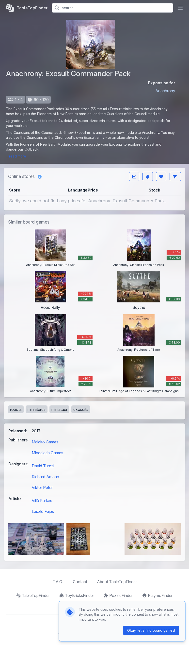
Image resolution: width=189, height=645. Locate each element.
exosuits (80, 409)
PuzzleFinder (121, 595)
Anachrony (165, 90)
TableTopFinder (36, 595)
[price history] (134, 176)
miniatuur (59, 409)
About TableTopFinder (117, 581)
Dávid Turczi (43, 465)
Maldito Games (45, 441)
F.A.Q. (57, 581)
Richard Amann (45, 476)
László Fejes (43, 511)
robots (16, 409)
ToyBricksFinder (79, 595)
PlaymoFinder (160, 595)
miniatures (37, 409)
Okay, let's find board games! (151, 630)
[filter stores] (175, 176)
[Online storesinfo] (40, 176)
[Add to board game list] (161, 176)
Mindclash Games (47, 452)
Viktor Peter (42, 487)
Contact (80, 581)
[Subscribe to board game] (147, 176)
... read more (16, 156)
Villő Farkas (42, 500)
